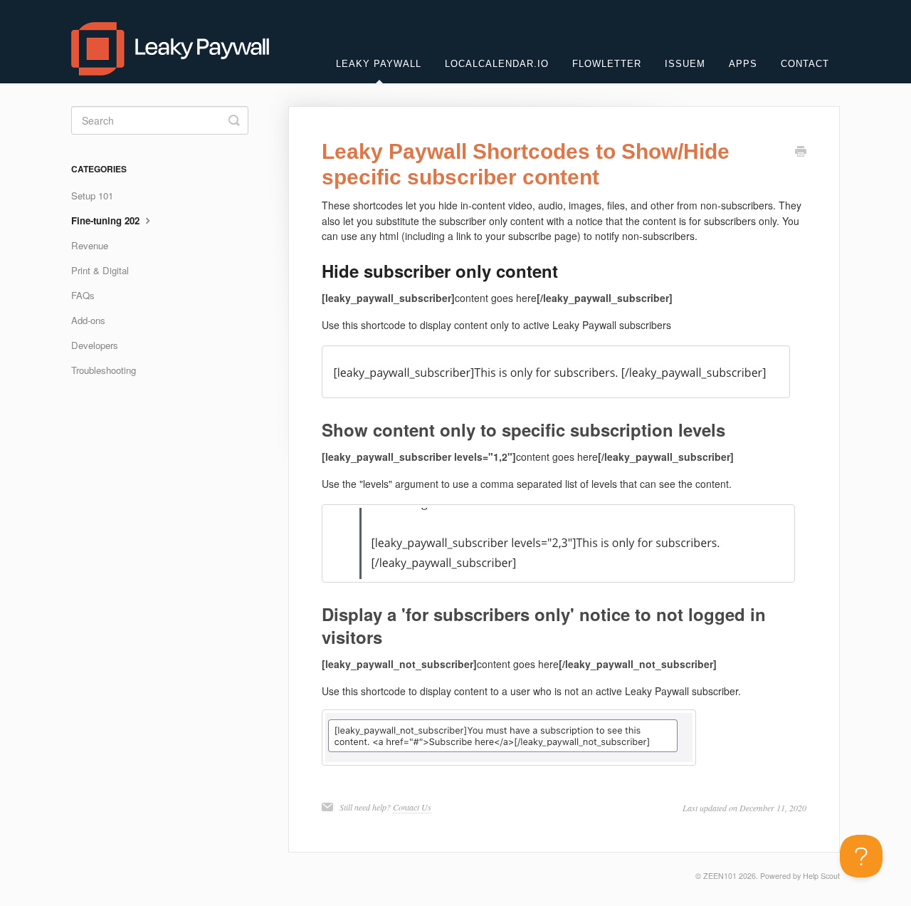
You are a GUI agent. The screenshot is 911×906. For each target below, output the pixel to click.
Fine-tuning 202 (106, 220)
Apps (743, 63)
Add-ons (88, 320)
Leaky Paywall (378, 63)
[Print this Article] (800, 152)
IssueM (685, 63)
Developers (94, 345)
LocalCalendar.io (497, 63)
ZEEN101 (720, 875)
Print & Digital (100, 270)
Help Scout (821, 875)
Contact (805, 63)
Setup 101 (92, 195)
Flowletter (606, 63)
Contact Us (412, 807)
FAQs (83, 295)
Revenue (89, 245)
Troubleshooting (103, 370)
